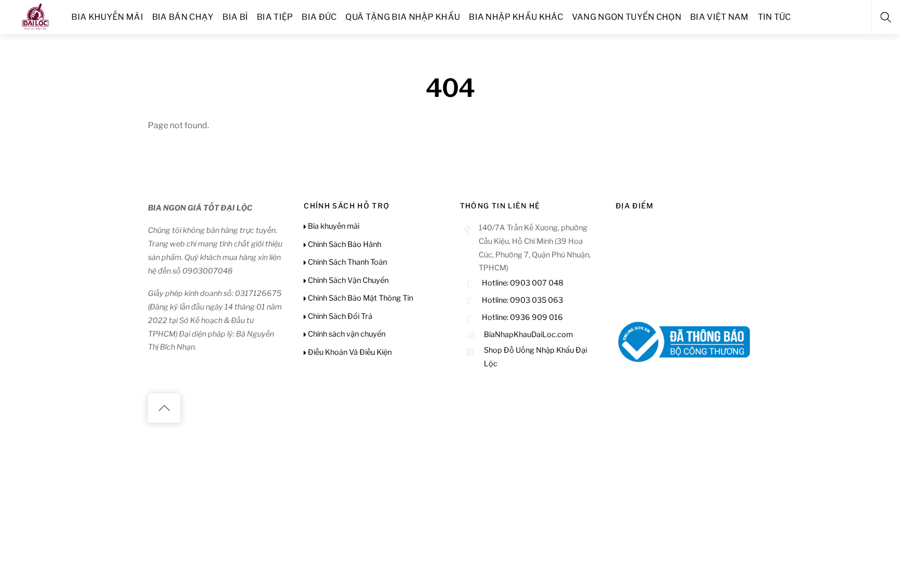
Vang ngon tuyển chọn (626, 17)
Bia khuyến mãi (107, 17)
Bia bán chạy (183, 17)
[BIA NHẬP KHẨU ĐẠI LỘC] (35, 15)
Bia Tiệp (275, 17)
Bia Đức (319, 17)
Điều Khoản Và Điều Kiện (349, 352)
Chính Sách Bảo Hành (343, 244)
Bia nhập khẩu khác (516, 17)
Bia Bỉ (235, 17)
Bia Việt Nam (719, 17)
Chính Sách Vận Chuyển (347, 280)
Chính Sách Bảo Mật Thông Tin (359, 298)
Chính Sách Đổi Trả (339, 316)
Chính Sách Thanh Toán (346, 262)
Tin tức (774, 17)
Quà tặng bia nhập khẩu (402, 17)
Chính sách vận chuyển (345, 334)
